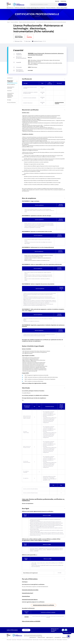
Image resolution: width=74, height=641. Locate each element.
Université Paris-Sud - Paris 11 (27, 593)
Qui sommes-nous (10, 7)
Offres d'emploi (9, 639)
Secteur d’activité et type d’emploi (33, 346)
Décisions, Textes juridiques (62, 7)
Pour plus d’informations (30, 579)
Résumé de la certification (30, 110)
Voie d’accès (26, 388)
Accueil (8, 22)
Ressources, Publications (51, 7)
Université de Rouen (26, 596)
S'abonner (26, 630)
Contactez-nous (65, 639)
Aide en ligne (27, 41)
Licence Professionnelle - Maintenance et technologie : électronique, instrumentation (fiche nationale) (46, 54)
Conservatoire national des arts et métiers (30, 589)
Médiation (57, 1)
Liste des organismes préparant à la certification (43, 605)
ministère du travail (41, 637)
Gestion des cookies (36, 639)
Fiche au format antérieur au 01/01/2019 (31, 621)
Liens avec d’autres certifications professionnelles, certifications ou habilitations (43, 500)
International (63, 1)
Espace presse (14, 639)
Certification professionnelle (20, 7)
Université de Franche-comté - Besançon (30, 599)
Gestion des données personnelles (27, 639)
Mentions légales (59, 639)
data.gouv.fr (64, 637)
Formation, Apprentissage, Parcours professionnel (35, 7)
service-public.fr (57, 637)
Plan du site (41, 639)
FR (43, 41)
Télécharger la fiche (18, 41)
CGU (55, 639)
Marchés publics (19, 639)
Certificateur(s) (27, 79)
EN (45, 41)
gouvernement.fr (32, 637)
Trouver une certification (14, 22)
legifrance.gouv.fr (49, 637)
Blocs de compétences (29, 198)
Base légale (25, 508)
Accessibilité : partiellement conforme (48, 639)
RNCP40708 (26, 616)
